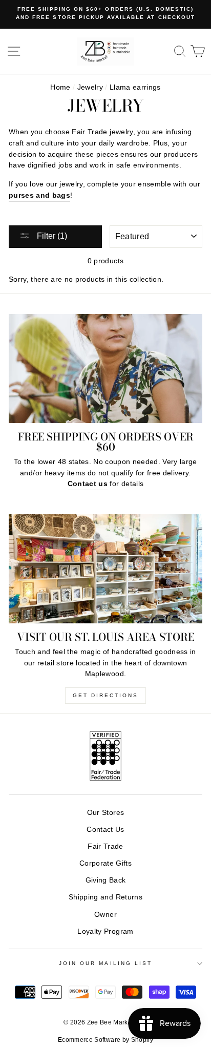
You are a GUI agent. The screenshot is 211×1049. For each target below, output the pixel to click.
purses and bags (39, 195)
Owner (105, 914)
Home (60, 87)
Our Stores (105, 812)
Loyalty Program (105, 931)
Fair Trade (105, 846)
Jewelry (90, 87)
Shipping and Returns (105, 897)
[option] (105, 13)
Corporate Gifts (105, 863)
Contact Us (105, 829)
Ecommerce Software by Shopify (105, 1039)
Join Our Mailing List (105, 963)
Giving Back (106, 880)
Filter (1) (51, 236)
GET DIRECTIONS (105, 695)
